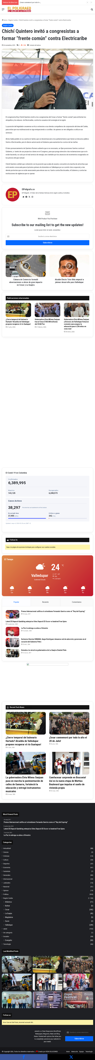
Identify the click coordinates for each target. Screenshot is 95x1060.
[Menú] (3, 10)
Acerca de (74, 1051)
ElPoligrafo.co (28, 189)
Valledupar (9, 925)
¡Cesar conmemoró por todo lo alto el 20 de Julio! (36, 2)
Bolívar (7, 906)
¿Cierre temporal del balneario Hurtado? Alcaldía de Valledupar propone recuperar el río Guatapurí (18, 321)
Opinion (6, 890)
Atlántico (8, 902)
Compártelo (24, 1057)
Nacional (6, 887)
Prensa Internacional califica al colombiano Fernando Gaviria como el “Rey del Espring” (53, 611)
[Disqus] (47, 370)
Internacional (7, 879)
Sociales (6, 936)
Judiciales (6, 883)
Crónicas (6, 856)
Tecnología (7, 944)
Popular (16, 602)
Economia (6, 867)
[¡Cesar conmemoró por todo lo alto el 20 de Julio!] (69, 723)
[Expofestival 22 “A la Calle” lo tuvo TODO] (78, 999)
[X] (29, 196)
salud (5, 929)
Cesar (7, 910)
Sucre (7, 921)
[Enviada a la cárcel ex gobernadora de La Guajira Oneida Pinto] (12, 653)
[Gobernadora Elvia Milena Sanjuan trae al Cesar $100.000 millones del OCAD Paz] (47, 310)
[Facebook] (26, 196)
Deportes (6, 864)
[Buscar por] (92, 10)
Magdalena (9, 917)
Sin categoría (7, 933)
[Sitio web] (23, 196)
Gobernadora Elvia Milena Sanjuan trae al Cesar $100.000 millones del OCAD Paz (47, 321)
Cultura (5, 860)
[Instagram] (32, 196)
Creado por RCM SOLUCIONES (48, 1051)
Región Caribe (13, 20)
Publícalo (71, 1057)
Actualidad (7, 848)
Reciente (45, 602)
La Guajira (8, 913)
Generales (6, 875)
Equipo (81, 1051)
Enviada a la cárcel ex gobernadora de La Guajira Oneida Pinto (43, 650)
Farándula (6, 871)
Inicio (5, 20)
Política (5, 894)
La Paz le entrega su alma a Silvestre (34, 628)
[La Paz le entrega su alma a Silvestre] (12, 631)
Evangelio (8, 940)
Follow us (7, 1015)
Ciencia (5, 852)
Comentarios (76, 602)
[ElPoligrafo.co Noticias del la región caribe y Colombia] (19, 9)
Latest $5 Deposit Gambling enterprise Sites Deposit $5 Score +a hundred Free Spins (36, 621)
